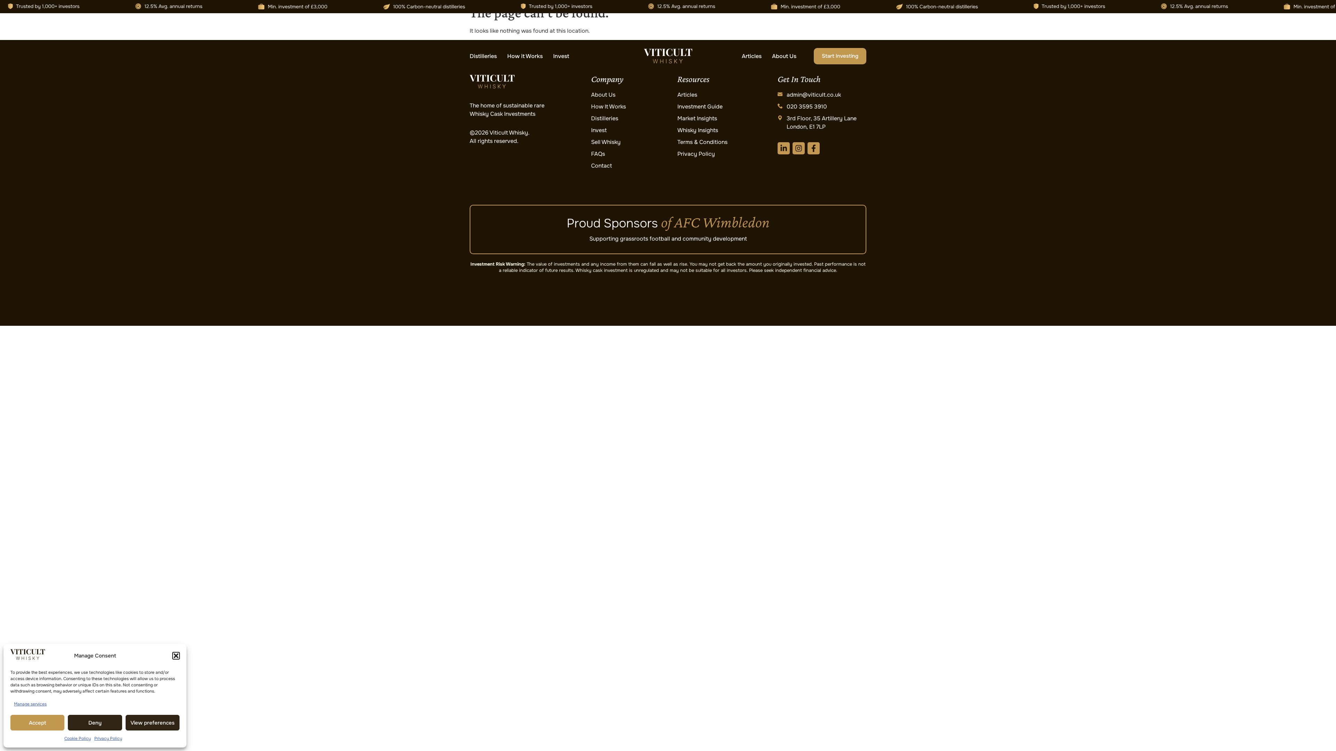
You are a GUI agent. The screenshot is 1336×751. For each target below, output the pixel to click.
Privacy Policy (108, 738)
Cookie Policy (77, 738)
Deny (95, 722)
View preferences (152, 722)
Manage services (30, 704)
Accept (37, 722)
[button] (176, 655)
